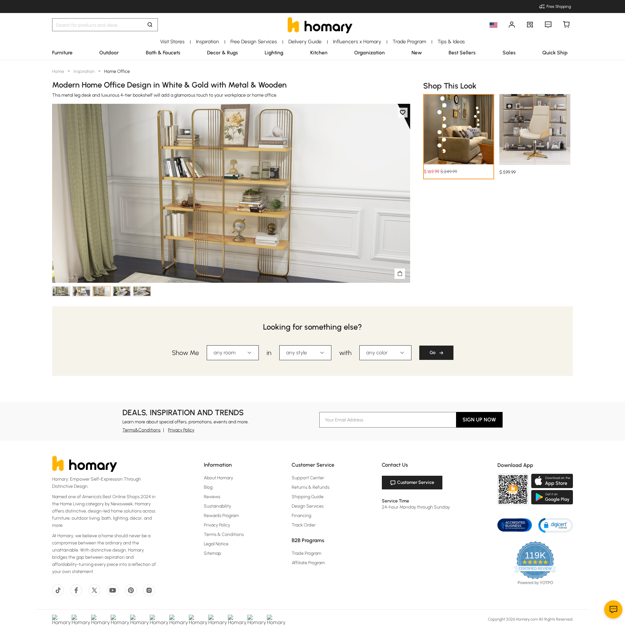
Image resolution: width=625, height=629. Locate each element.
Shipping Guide (308, 496)
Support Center (308, 478)
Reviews (212, 496)
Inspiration (84, 71)
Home (58, 71)
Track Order (304, 525)
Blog (208, 487)
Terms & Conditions (224, 534)
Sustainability (217, 506)
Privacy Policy (181, 430)
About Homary (218, 478)
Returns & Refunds (310, 487)
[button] (555, 525)
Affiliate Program (308, 563)
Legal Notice (216, 544)
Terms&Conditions (141, 430)
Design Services (308, 506)
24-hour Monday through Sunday (416, 507)
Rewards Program (221, 515)
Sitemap (212, 553)
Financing (301, 515)
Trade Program (306, 553)
